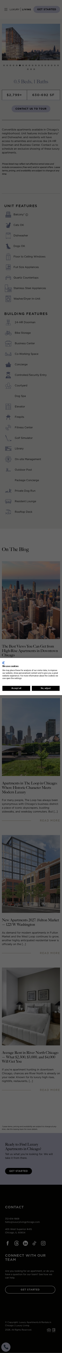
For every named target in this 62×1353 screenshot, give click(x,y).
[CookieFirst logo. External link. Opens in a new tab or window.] (3, 662)
